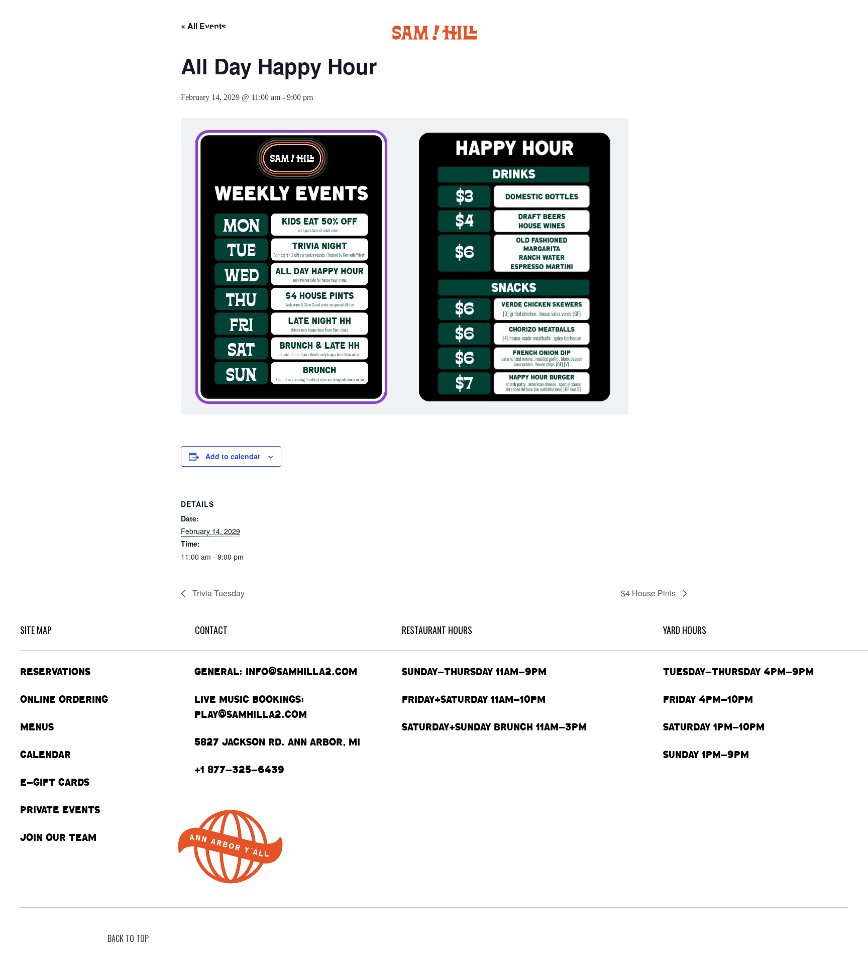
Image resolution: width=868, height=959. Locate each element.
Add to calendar (232, 456)
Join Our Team (58, 837)
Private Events (610, 32)
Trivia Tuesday (217, 593)
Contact (759, 32)
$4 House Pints (649, 593)
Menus (165, 32)
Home (33, 32)
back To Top (128, 938)
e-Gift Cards (687, 32)
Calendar (227, 32)
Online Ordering (98, 32)
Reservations (55, 671)
